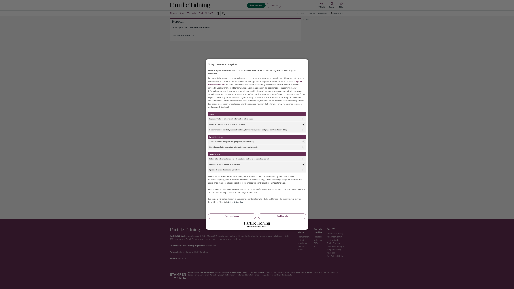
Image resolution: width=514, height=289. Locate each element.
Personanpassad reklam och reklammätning (227, 124)
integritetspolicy (235, 202)
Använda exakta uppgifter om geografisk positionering (231, 141)
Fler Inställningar (232, 216)
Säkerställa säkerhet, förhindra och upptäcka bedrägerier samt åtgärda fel (239, 159)
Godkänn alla (282, 216)
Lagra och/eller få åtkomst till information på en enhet (231, 119)
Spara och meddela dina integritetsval (224, 170)
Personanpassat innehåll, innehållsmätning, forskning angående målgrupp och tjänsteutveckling (248, 130)
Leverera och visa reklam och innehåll (224, 164)
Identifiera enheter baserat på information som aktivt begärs (233, 147)
